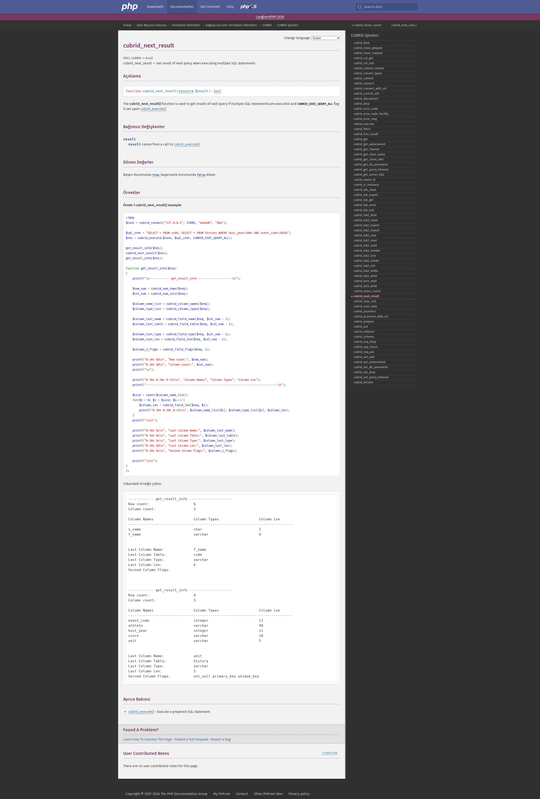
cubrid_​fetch (362, 129)
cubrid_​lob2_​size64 (366, 261)
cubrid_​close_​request (368, 53)
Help (230, 7)
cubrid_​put (361, 326)
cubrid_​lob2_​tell (364, 266)
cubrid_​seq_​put (364, 352)
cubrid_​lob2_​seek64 (367, 250)
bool (217, 91)
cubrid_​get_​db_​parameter (371, 164)
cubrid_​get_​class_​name (369, 154)
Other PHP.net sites (268, 794)
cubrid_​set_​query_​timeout (371, 377)
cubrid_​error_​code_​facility (371, 114)
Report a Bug (221, 739)
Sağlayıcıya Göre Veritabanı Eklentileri (231, 25)
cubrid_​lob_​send (365, 205)
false (201, 175)
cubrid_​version (363, 382)
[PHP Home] (130, 7)
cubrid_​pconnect (365, 311)
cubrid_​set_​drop (364, 372)
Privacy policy (299, 794)
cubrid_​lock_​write (365, 286)
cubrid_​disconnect (366, 98)
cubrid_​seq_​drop (365, 342)
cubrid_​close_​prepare (368, 48)
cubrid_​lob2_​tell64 (366, 271)
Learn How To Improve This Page (147, 739)
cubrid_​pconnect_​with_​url (371, 316)
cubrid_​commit (364, 78)
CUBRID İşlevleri (287, 25)
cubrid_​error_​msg (365, 119)
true (155, 175)
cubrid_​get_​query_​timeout (371, 169)
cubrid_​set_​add (364, 357)
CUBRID (267, 25)
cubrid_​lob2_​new (365, 235)
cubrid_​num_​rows (365, 306)
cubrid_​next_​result (366, 296)
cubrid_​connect (364, 83)
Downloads (155, 7)
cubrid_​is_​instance (366, 185)
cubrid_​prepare (364, 321)
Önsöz (127, 25)
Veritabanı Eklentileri (186, 25)
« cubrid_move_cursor (366, 25)
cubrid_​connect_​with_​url (370, 88)
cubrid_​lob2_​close (366, 220)
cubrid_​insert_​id (364, 180)
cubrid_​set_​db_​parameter (371, 367)
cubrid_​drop (362, 104)
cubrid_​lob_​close (365, 190)
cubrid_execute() (153, 109)
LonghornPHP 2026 (270, 17)
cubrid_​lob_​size (364, 210)
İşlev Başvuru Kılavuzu (152, 25)
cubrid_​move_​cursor (367, 291)
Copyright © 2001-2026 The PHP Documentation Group (166, 794)
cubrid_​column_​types (368, 73)
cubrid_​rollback (364, 332)
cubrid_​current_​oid (366, 93)
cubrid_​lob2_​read (365, 240)
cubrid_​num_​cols (365, 301)
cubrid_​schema (364, 337)
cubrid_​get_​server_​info (369, 174)
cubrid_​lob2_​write (365, 276)
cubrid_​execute (364, 124)
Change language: (297, 38)
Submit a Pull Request (191, 739)
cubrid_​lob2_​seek (365, 245)
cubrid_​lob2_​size (365, 256)
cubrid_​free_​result (366, 134)
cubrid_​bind (361, 43)
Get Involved (210, 7)
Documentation (182, 7)
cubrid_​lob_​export (366, 195)
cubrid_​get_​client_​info (368, 159)
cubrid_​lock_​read (365, 281)
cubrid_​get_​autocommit (369, 144)
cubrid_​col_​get (363, 58)
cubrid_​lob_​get (363, 200)
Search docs (373, 7)
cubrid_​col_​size (364, 63)
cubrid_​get (361, 139)
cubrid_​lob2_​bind (365, 215)
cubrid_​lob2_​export (366, 225)
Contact (242, 794)
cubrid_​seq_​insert (366, 347)
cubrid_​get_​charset (366, 149)
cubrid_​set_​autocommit (369, 362)
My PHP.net (221, 794)
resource (186, 91)
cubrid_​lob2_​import (366, 230)
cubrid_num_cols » (404, 25)
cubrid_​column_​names (369, 68)
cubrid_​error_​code (366, 109)
